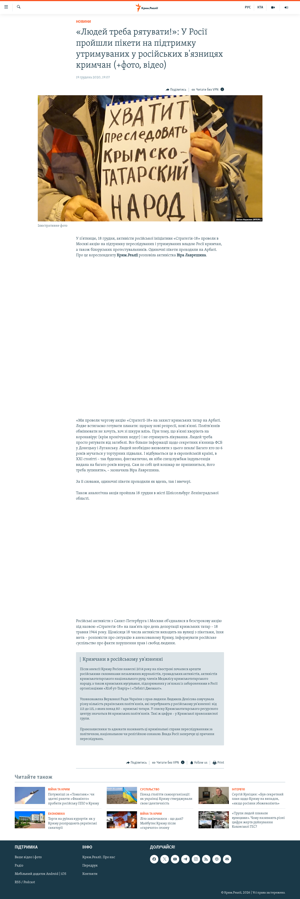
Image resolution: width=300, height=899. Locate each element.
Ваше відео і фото (28, 857)
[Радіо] (286, 7)
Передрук (90, 865)
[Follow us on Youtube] (175, 859)
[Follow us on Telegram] (185, 859)
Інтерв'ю (238, 789)
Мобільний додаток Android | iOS (40, 874)
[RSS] (206, 859)
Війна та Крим (59, 789)
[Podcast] (216, 859)
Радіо (19, 865)
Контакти (90, 874)
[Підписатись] (227, 859)
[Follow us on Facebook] (154, 859)
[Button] (176, 90)
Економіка (56, 814)
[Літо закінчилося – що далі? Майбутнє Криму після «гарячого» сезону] (122, 819)
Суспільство (149, 789)
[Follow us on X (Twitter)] (164, 859)
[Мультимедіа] (273, 7)
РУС (248, 7)
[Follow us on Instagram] (196, 859)
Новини (83, 22)
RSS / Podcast (25, 882)
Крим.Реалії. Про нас (98, 857)
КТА (260, 7)
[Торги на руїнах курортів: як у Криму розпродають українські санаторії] (30, 819)
